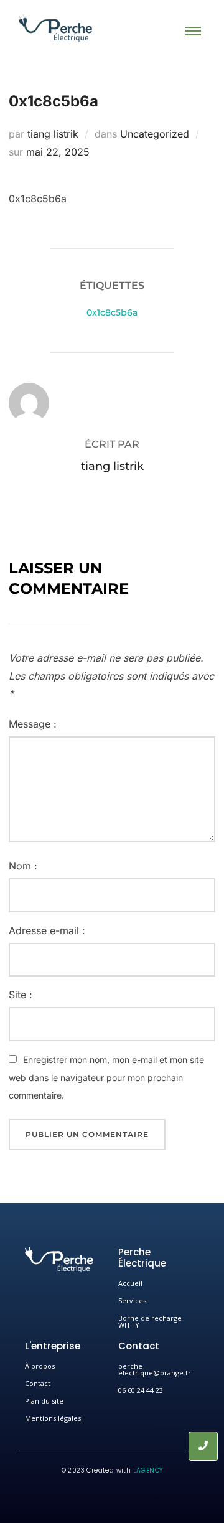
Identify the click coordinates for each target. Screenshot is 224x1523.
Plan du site (44, 1400)
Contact (37, 1383)
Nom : (23, 866)
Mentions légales (53, 1418)
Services (132, 1300)
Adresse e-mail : (47, 930)
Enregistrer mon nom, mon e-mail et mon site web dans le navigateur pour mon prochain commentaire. (106, 1077)
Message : (33, 724)
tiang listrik (52, 134)
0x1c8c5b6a (112, 312)
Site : (20, 994)
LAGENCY (148, 1470)
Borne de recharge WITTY (150, 1321)
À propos (40, 1366)
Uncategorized (154, 134)
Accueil (130, 1283)
